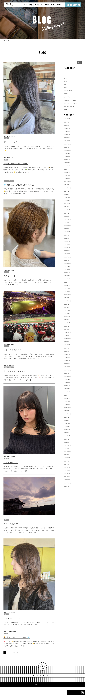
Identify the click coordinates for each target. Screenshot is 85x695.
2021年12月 (67, 294)
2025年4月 (67, 169)
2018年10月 (67, 414)
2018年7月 (67, 423)
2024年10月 (67, 188)
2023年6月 (67, 238)
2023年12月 (67, 219)
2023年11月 (67, 222)
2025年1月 (67, 178)
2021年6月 (67, 313)
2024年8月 (67, 194)
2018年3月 (67, 436)
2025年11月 (67, 147)
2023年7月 (67, 235)
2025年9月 (67, 153)
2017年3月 (67, 473)
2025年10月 (67, 150)
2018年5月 (67, 429)
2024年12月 (67, 181)
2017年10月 (67, 451)
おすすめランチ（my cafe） (71, 103)
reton (6, 138)
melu (65, 72)
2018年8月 (67, 420)
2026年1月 (67, 141)
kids (6, 633)
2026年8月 (67, 119)
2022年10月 (67, 263)
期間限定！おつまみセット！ (16, 371)
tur (65, 84)
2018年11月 (67, 411)
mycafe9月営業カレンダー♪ (15, 163)
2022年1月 (67, 291)
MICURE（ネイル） (69, 106)
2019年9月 (67, 379)
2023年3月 (67, 247)
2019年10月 (67, 376)
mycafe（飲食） (8, 180)
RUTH (6, 458)
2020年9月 (67, 341)
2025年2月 (67, 175)
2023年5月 (67, 241)
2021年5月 (67, 316)
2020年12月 (67, 332)
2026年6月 (67, 125)
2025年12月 (67, 144)
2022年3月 (67, 285)
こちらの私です (10, 524)
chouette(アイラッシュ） (71, 100)
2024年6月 (67, 200)
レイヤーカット (10, 462)
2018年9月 (67, 417)
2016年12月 (67, 483)
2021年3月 (67, 323)
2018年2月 (67, 439)
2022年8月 (67, 269)
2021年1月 (67, 329)
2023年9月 (67, 228)
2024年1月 (67, 216)
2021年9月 (67, 304)
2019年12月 (67, 370)
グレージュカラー (11, 142)
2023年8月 (67, 232)
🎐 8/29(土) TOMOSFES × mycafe (18, 185)
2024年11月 (67, 185)
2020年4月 (67, 357)
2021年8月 (67, 307)
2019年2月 (67, 401)
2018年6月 (67, 426)
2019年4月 (67, 395)
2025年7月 (67, 159)
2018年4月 (67, 432)
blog (6, 159)
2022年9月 (67, 266)
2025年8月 (67, 156)
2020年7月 (67, 348)
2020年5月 (67, 354)
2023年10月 (67, 225)
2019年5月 (67, 392)
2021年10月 (67, 301)
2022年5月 (67, 279)
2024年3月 (67, 210)
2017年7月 (67, 461)
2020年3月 (67, 360)
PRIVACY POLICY (49, 675)
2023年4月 (67, 244)
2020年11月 (67, 335)
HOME (33, 675)
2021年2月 (67, 326)
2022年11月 (67, 260)
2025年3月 (67, 172)
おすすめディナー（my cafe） (72, 97)
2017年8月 (67, 458)
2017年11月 (67, 448)
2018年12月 (67, 407)
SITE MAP (39, 675)
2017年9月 (67, 454)
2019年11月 (67, 373)
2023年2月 (67, 250)
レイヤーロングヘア (12, 618)
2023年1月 (67, 254)
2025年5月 (67, 166)
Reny (65, 81)
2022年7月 (67, 272)
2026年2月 (67, 137)
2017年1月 (67, 480)
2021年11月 (67, 298)
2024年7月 (67, 197)
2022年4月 (67, 282)
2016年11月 (67, 486)
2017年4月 (67, 470)
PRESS (66, 93)
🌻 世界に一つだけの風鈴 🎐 (16, 637)
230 (14, 652)
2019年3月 (67, 398)
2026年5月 (67, 128)
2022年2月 (67, 288)
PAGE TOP (42, 666)
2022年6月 (67, 276)
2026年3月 (67, 134)
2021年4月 (67, 319)
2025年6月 (67, 163)
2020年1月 (67, 367)
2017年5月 (67, 467)
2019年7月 (67, 385)
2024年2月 (67, 213)
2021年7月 (67, 310)
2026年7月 (67, 122)
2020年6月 (67, 351)
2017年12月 (67, 445)
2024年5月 (67, 203)
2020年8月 (67, 345)
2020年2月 (67, 363)
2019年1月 (67, 404)
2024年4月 (67, 206)
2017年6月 (67, 464)
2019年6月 (67, 389)
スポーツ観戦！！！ (12, 350)
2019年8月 (67, 382)
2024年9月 (67, 191)
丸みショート (9, 276)
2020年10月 (67, 338)
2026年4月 (67, 131)
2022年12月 (67, 257)
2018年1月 (67, 442)
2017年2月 (67, 476)
